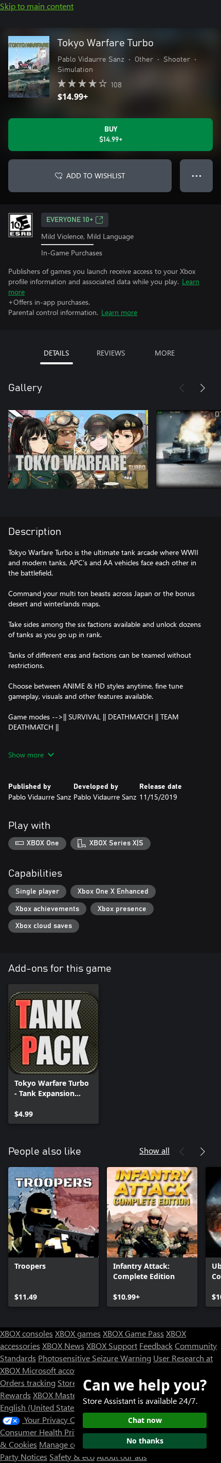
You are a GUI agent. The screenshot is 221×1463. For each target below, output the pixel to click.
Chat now (145, 1420)
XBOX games (78, 1333)
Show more (26, 755)
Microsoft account (54, 1370)
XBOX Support (111, 1345)
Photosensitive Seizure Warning (94, 1358)
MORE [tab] (165, 353)
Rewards (15, 1395)
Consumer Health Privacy (45, 1432)
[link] (53, 1054)
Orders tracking (28, 1382)
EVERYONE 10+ (69, 220)
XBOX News (63, 1345)
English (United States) (40, 1407)
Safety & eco (72, 1456)
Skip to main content (36, 6)
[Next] (202, 388)
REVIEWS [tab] (111, 353)
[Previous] (182, 388)
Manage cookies (68, 1444)
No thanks (144, 1441)
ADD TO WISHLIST (95, 175)
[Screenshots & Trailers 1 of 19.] (78, 449)
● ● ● (196, 175)
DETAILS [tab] (56, 353)
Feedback (156, 1345)
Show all (154, 1150)
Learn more (119, 312)
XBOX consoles (26, 1333)
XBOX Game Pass (133, 1333)
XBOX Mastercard (64, 1395)
